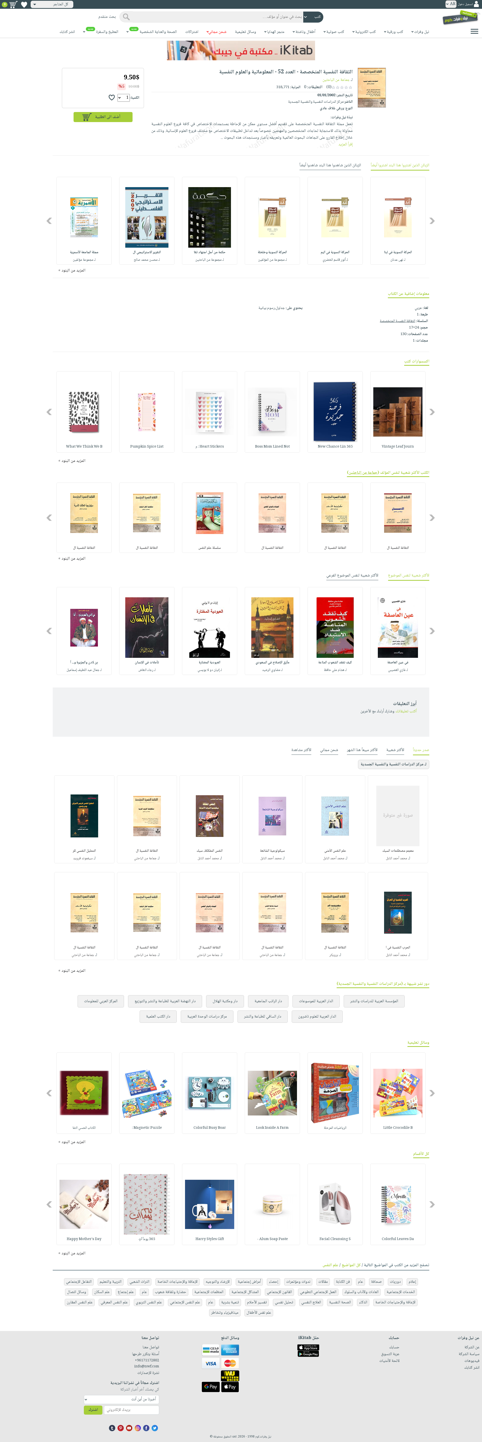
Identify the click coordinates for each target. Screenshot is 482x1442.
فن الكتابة (343, 1281)
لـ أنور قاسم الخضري (335, 260)
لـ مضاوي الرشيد (272, 670)
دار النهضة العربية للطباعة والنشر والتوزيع (165, 1001)
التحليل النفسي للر (84, 851)
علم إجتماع (126, 1292)
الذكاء (363, 1302)
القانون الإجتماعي (279, 1292)
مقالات (323, 1281)
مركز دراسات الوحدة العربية (207, 1016)
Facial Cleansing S (335, 1239)
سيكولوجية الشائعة (272, 851)
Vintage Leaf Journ (398, 447)
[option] (398, 221)
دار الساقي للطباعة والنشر (262, 1016)
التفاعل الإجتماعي (79, 1281)
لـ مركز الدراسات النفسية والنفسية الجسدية (394, 764)
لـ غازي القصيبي (398, 670)
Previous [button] (432, 221)
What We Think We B (84, 447)
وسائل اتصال (76, 1292)
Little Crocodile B (398, 1128)
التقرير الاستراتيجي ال (147, 252)
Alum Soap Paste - (272, 1239)
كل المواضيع (351, 1265)
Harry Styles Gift (210, 1239)
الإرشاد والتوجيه (218, 1281)
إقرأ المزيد (345, 144)
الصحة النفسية (340, 1302)
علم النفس (330, 1265)
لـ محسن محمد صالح (147, 260)
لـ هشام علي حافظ (335, 670)
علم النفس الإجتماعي (185, 1302)
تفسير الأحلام (257, 1302)
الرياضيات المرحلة (335, 1128)
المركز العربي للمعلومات (100, 1001)
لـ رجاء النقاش (147, 670)
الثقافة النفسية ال (398, 548)
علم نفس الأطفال (259, 1312)
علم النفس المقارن (80, 1302)
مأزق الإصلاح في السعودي (272, 663)
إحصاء (273, 1281)
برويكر (333, 955)
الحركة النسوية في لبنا (398, 252)
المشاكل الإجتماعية (245, 1292)
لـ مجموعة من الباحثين (209, 260)
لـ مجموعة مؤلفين (84, 260)
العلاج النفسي (311, 1302)
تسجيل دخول (465, 4)
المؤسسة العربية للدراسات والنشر (374, 1001)
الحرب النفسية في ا (398, 948)
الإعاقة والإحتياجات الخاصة (177, 1281)
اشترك (93, 1410)
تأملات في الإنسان (147, 663)
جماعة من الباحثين (336, 80)
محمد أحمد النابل (396, 859)
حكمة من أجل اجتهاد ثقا (209, 252)
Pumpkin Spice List (146, 447)
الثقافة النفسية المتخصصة (397, 321)
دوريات (395, 1281)
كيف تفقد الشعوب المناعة (335, 663)
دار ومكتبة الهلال (225, 1001)
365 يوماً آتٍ (147, 1239)
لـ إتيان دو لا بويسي (210, 670)
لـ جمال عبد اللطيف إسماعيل (84, 670)
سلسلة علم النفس (209, 548)
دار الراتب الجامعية (268, 1001)
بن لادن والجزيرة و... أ (84, 663)
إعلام (412, 1281)
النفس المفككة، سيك (210, 851)
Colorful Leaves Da (398, 1239)
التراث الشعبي (139, 1281)
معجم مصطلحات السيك (398, 851)
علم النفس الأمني (335, 851)
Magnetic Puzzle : (147, 1128)
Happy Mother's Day (84, 1239)
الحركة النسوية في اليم (335, 252)
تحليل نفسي (284, 1302)
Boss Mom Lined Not (272, 447)
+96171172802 (147, 1361)
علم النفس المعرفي (114, 1302)
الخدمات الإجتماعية (401, 1292)
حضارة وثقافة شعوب (170, 1292)
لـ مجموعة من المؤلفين (272, 260)
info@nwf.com (146, 1367)
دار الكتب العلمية (158, 1016)
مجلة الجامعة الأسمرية (84, 252)
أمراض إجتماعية (249, 1281)
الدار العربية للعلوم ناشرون (317, 1016)
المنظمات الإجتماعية (208, 1292)
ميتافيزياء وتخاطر (224, 1312)
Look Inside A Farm (272, 1128)
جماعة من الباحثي (145, 859)
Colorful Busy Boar (210, 1128)
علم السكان (102, 1292)
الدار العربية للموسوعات (316, 1001)
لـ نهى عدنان (397, 260)
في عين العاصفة (397, 663)
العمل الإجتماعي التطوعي (318, 1292)
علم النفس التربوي (149, 1302)
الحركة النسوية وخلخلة (272, 252)
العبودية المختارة (209, 663)
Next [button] (49, 221)
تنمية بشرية (230, 1302)
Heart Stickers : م (210, 447)
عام (360, 1281)
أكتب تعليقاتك (406, 711)
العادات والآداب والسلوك (361, 1292)
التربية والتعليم (111, 1281)
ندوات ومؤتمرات (298, 1281)
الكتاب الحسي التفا (84, 1128)
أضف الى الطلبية (107, 117)
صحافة (376, 1281)
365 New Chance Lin (335, 447)
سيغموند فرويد (83, 859)
